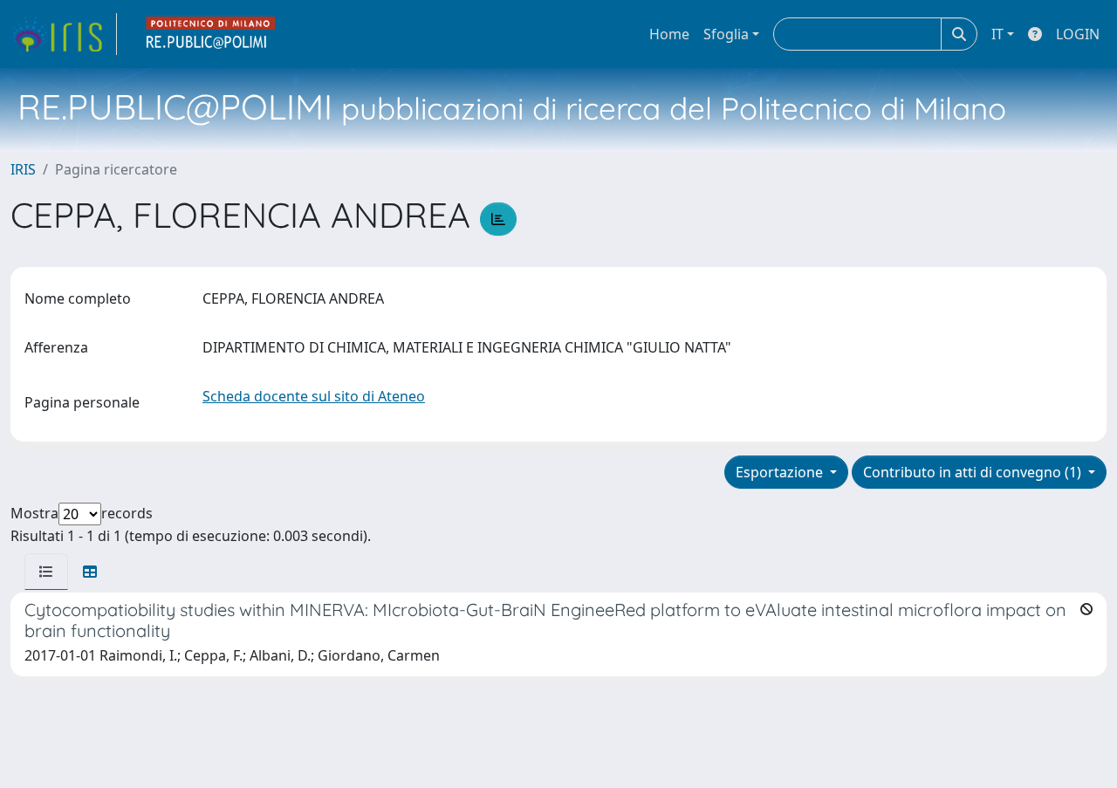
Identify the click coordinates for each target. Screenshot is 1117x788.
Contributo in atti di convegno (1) (974, 472)
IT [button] (997, 34)
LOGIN (1078, 34)
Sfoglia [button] (726, 34)
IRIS (23, 169)
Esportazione (781, 472)
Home (669, 34)
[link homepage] (63, 34)
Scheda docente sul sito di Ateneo (313, 396)
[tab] (46, 571)
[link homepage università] (211, 34)
